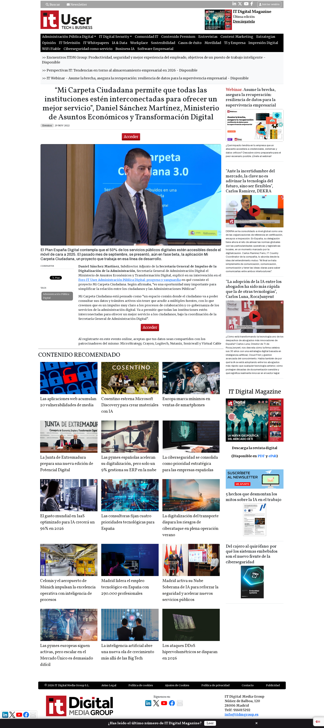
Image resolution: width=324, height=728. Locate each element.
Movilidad (213, 43)
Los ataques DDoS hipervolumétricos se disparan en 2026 (190, 652)
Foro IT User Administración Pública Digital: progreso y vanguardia (129, 280)
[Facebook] (251, 3)
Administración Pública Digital (56, 296)
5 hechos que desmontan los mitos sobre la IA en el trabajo (253, 497)
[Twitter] (240, 3)
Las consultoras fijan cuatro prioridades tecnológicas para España (127, 522)
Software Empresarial (155, 49)
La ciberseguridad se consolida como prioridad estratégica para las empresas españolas (190, 464)
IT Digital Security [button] (114, 37)
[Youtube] (246, 3)
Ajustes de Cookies (177, 685)
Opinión (49, 43)
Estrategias (265, 37)
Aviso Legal (108, 685)
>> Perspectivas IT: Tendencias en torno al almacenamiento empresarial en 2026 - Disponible (119, 70)
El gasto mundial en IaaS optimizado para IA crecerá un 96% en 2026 (67, 522)
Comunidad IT (146, 37)
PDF (261, 456)
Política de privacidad (215, 685)
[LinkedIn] (234, 3)
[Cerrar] (256, 722)
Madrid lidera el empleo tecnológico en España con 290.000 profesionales (125, 587)
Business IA (125, 49)
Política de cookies (140, 685)
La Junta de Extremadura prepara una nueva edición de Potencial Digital (66, 464)
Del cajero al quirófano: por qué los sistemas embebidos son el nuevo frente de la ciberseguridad (252, 554)
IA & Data (119, 43)
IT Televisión (69, 43)
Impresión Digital (263, 43)
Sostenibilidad (163, 43)
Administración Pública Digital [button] (67, 37)
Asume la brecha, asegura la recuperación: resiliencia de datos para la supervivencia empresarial (251, 98)
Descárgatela (244, 21)
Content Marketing (236, 37)
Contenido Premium (178, 37)
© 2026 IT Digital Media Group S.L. (66, 685)
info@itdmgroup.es (241, 714)
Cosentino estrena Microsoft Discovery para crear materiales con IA (129, 405)
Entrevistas (208, 37)
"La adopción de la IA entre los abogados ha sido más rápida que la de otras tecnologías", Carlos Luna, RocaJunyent (254, 289)
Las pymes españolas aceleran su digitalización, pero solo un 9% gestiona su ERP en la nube (128, 464)
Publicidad (273, 685)
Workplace (139, 43)
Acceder (131, 136)
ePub (272, 456)
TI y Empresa (234, 43)
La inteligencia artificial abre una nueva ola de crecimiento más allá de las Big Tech (127, 652)
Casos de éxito (190, 43)
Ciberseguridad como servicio (88, 49)
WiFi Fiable (51, 49)
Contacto (248, 685)
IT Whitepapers (96, 43)
